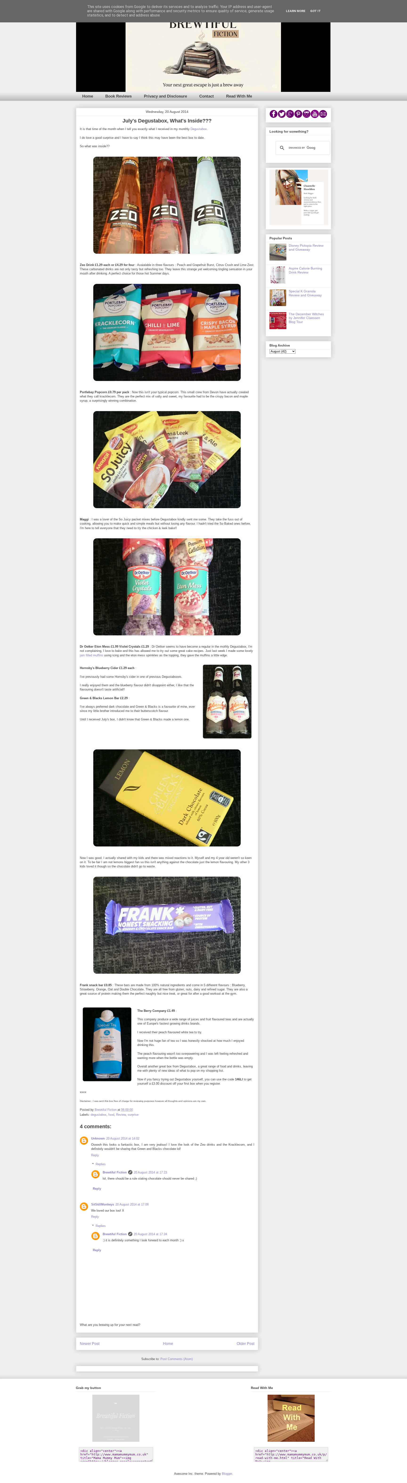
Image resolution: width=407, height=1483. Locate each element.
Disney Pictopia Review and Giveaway (306, 247)
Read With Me (239, 96)
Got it (315, 11)
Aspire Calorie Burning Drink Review (305, 270)
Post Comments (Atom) (176, 1359)
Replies (101, 1164)
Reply (95, 1155)
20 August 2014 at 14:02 (122, 1138)
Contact (206, 96)
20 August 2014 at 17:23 (150, 1172)
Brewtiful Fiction (115, 1172)
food (111, 1114)
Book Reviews (118, 96)
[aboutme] (298, 224)
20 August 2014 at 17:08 (132, 1204)
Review (121, 1114)
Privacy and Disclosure (165, 96)
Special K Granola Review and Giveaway (305, 293)
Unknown (98, 1138)
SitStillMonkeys (102, 1204)
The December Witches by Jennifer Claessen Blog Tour (306, 318)
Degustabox (199, 129)
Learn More (295, 11)
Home (87, 96)
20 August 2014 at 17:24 (150, 1234)
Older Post (245, 1344)
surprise (133, 1114)
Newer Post (89, 1344)
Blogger (227, 1473)
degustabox (98, 1114)
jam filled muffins (91, 655)
